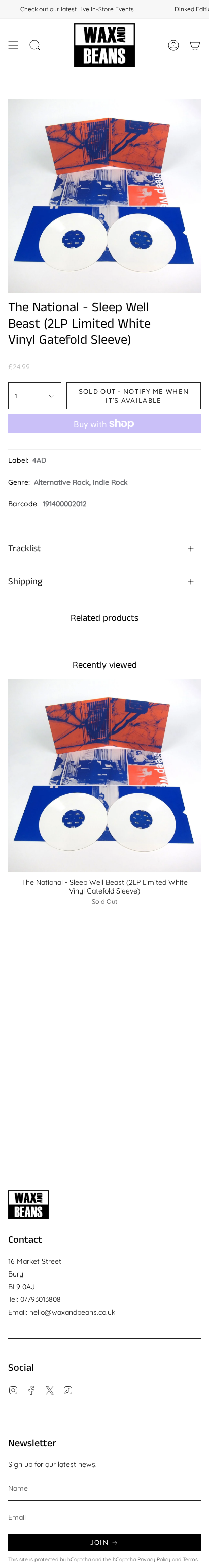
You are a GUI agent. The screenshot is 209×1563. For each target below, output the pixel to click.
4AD (39, 460)
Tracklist (24, 548)
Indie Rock (110, 482)
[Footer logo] (28, 1204)
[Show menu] (13, 45)
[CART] (194, 45)
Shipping (25, 581)
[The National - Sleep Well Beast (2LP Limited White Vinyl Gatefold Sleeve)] (104, 775)
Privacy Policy (153, 1559)
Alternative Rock (61, 482)
